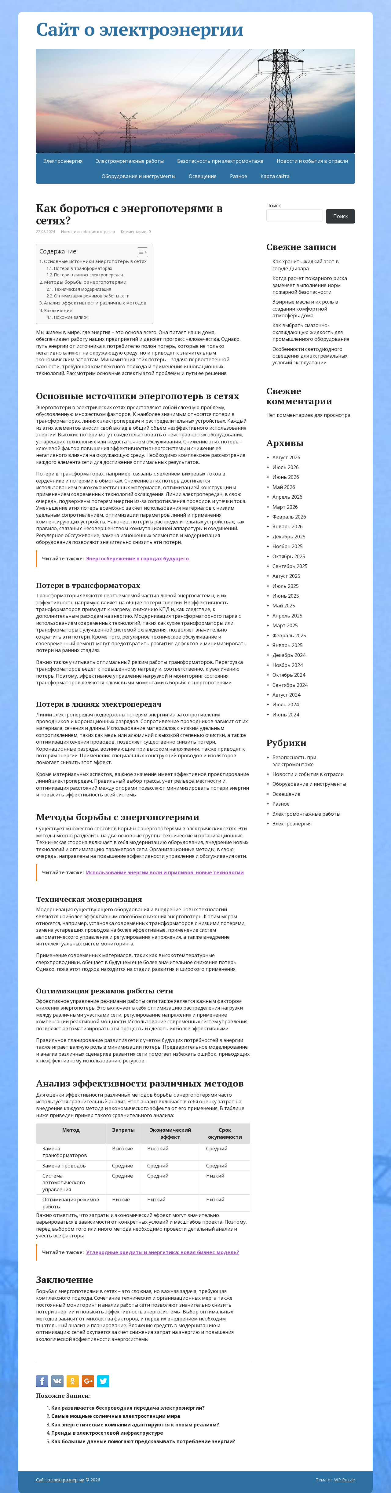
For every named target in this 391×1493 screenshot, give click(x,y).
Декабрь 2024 (288, 655)
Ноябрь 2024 (287, 665)
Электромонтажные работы (130, 161)
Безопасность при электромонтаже (220, 161)
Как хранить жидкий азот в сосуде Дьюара (305, 264)
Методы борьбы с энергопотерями (85, 282)
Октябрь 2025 (288, 556)
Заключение (58, 310)
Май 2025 (283, 605)
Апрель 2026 (287, 496)
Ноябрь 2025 (287, 546)
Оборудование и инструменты (138, 176)
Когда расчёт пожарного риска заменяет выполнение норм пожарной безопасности (309, 285)
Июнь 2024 (285, 714)
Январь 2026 (287, 526)
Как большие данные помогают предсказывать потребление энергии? (143, 1441)
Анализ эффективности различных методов (95, 303)
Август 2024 (286, 694)
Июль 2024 (285, 704)
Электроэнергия (62, 161)
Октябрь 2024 (288, 675)
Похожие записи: (71, 317)
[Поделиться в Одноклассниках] (73, 1381)
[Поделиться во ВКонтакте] (57, 1381)
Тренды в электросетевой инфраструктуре (107, 1432)
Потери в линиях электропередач (88, 275)
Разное (238, 176)
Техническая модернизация (82, 289)
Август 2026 (286, 457)
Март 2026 (285, 507)
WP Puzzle (344, 1480)
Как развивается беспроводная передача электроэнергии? (128, 1407)
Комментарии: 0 (136, 231)
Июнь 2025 (285, 595)
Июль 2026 (285, 467)
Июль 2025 (285, 586)
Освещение (203, 176)
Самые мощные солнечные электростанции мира (115, 1416)
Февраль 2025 (289, 635)
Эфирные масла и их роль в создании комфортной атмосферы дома (305, 308)
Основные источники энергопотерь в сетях (95, 261)
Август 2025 (286, 576)
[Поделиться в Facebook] (42, 1381)
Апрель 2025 (287, 615)
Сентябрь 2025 (290, 566)
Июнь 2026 (285, 477)
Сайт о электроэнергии (139, 29)
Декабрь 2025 (288, 536)
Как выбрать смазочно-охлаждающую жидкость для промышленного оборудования (310, 332)
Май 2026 (283, 487)
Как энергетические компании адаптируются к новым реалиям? (135, 1424)
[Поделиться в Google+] (88, 1381)
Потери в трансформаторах (83, 268)
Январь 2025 (287, 645)
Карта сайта (275, 176)
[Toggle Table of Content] (139, 252)
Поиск (273, 205)
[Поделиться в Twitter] (103, 1381)
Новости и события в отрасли (312, 161)
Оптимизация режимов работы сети (92, 296)
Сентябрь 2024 (290, 685)
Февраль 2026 (289, 516)
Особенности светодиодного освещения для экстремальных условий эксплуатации (309, 356)
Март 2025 (285, 625)
